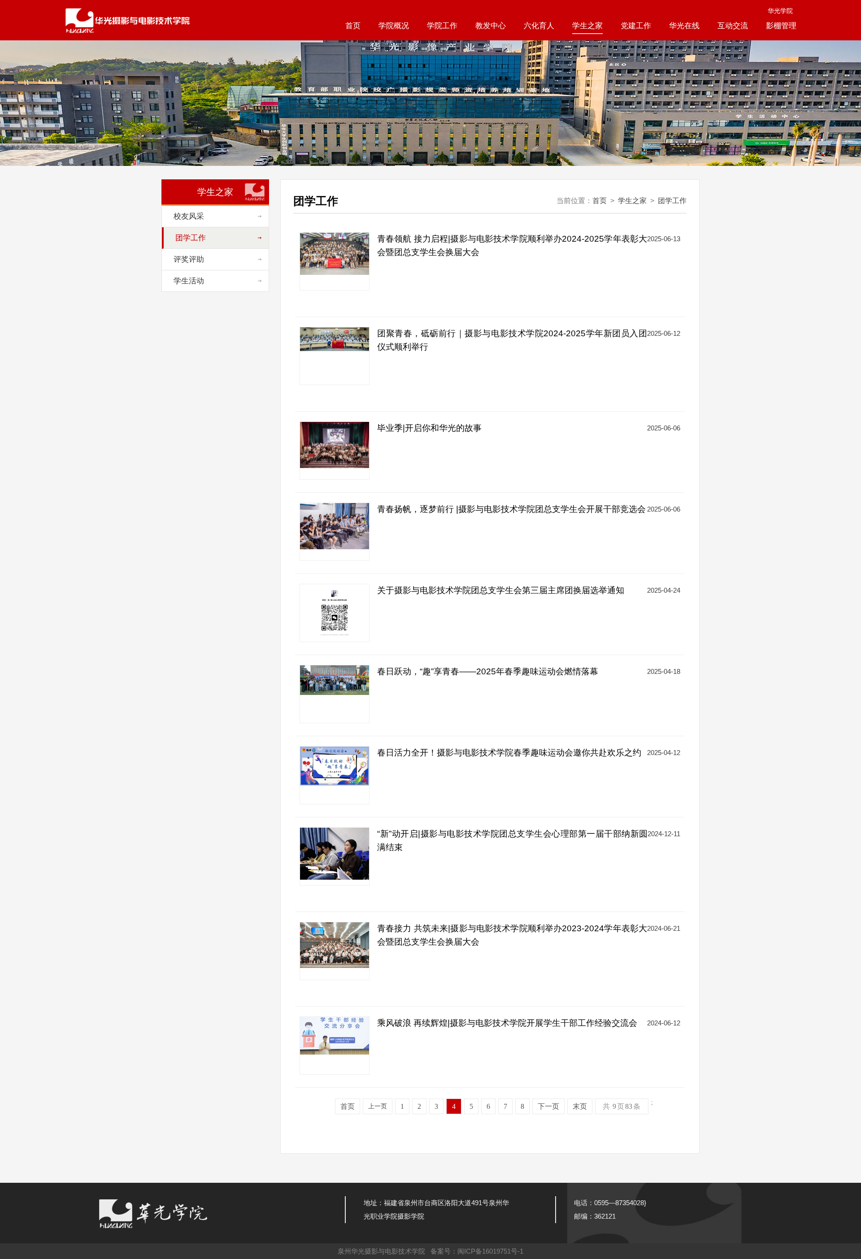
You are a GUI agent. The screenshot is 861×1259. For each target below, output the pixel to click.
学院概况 (393, 26)
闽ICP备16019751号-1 (490, 1251)
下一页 (548, 1106)
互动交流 (733, 26)
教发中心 (490, 26)
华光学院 (780, 10)
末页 (580, 1106)
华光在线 (684, 26)
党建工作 (636, 26)
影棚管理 (781, 26)
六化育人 (539, 26)
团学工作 (672, 200)
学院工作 (442, 26)
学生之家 (587, 26)
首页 (353, 26)
